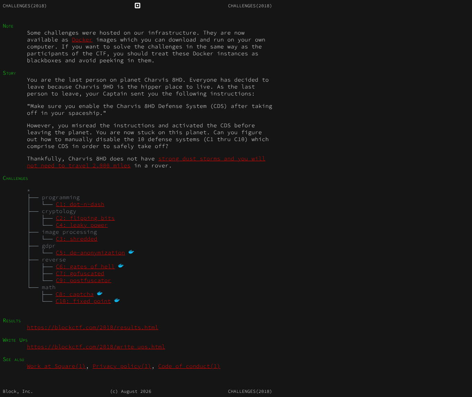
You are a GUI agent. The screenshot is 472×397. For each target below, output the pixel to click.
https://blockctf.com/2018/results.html (92, 327)
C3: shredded (76, 238)
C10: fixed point (83, 300)
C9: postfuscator (83, 280)
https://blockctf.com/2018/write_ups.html (96, 346)
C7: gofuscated (80, 273)
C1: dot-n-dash (80, 204)
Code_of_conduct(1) (189, 365)
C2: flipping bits (85, 217)
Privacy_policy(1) (122, 365)
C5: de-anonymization (90, 252)
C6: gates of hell (85, 266)
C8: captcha (75, 293)
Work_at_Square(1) (56, 365)
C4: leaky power (82, 224)
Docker (82, 39)
